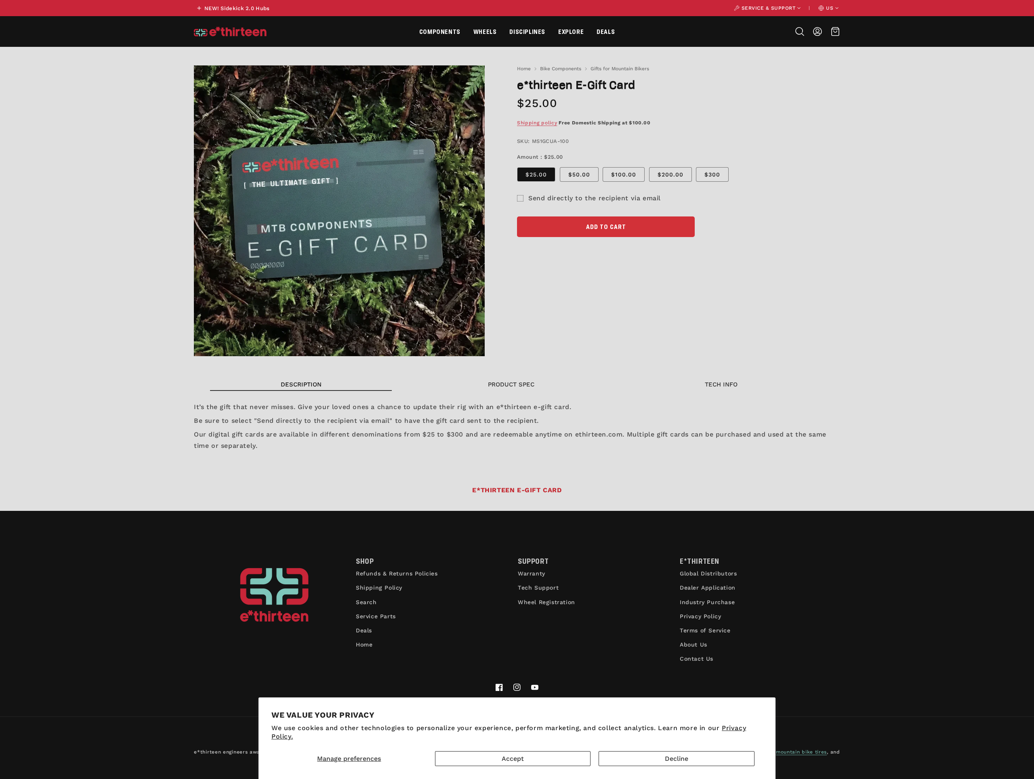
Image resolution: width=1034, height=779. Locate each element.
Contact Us (696, 658)
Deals (606, 31)
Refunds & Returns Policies (397, 573)
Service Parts (376, 616)
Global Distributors (708, 573)
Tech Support (538, 587)
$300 (712, 174)
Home (524, 68)
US (829, 8)
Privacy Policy (700, 616)
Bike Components (560, 68)
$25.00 (536, 174)
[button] (440, 31)
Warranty (531, 573)
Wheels (485, 31)
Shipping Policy (379, 587)
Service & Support (769, 8)
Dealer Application (708, 587)
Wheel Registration (546, 602)
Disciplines (527, 31)
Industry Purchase (707, 602)
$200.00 (670, 174)
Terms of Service (705, 630)
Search (366, 602)
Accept (513, 758)
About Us (693, 644)
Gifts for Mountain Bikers (620, 68)
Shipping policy (537, 123)
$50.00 (579, 174)
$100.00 (623, 174)
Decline (676, 758)
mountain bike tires (801, 752)
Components (439, 31)
